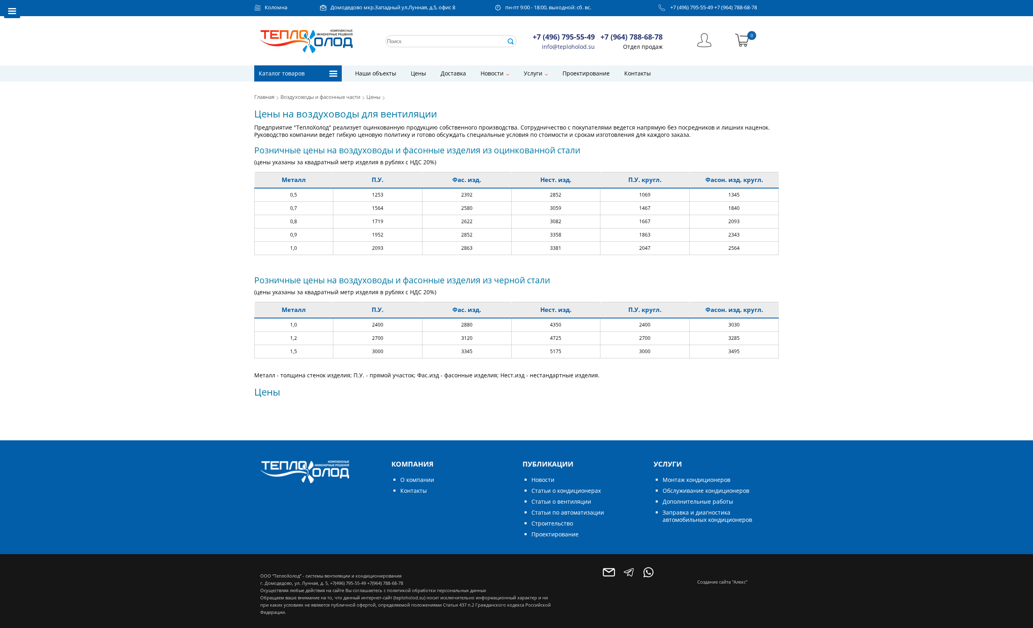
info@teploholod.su (568, 46)
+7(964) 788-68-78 (385, 583)
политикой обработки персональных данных (436, 590)
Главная (264, 97)
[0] (742, 39)
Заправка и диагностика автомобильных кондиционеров (707, 516)
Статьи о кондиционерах (566, 490)
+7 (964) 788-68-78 (735, 7)
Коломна (276, 7)
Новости (492, 73)
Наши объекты (375, 73)
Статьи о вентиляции (561, 501)
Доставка (453, 73)
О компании (417, 480)
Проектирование (586, 73)
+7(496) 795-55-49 (348, 583)
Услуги (533, 73)
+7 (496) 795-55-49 (691, 7)
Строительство (552, 523)
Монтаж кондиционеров (696, 480)
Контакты (637, 73)
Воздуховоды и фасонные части (320, 97)
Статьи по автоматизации (567, 512)
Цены (418, 73)
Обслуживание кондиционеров (706, 490)
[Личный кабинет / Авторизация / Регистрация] (704, 39)
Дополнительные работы (698, 501)
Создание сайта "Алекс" (722, 582)
